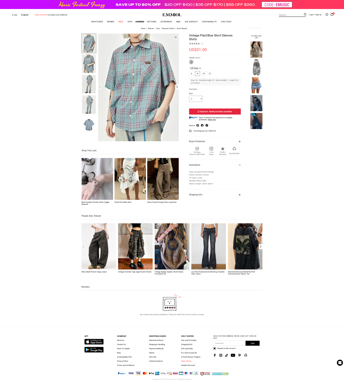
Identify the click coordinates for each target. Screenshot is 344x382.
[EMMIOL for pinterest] (239, 355)
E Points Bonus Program (190, 357)
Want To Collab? (123, 349)
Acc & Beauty (191, 22)
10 (204, 73)
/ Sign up (317, 15)
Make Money (186, 361)
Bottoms (151, 22)
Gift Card (152, 357)
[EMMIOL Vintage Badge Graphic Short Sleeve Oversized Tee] (172, 246)
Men (178, 22)
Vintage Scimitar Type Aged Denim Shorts (134, 272)
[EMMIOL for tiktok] (226, 355)
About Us (120, 340)
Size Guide (193, 89)
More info (212, 120)
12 (210, 73)
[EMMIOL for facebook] (214, 355)
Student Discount (188, 365)
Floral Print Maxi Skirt (122, 202)
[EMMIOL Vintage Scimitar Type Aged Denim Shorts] (135, 246)
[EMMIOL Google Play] (94, 352)
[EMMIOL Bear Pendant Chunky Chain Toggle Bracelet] (97, 179)
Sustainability (209, 22)
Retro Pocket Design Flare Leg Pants (162, 202)
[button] (260, 246)
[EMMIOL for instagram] (220, 355)
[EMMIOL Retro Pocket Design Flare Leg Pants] (163, 179)
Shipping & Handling (157, 344)
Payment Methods (156, 349)
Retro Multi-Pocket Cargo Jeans (94, 272)
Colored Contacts (156, 361)
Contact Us (121, 344)
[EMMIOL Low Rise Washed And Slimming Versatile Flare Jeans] (208, 246)
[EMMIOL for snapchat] (246, 355)
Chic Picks (226, 22)
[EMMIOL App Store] (94, 344)
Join (252, 343)
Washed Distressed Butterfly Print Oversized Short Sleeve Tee (241, 273)
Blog (119, 353)
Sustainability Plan (124, 357)
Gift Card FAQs (187, 349)
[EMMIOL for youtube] (233, 355)
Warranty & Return (156, 340)
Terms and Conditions (125, 365)
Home (143, 28)
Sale (121, 22)
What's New (97, 22)
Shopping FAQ (186, 344)
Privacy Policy (122, 361)
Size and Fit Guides (188, 340)
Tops (129, 22)
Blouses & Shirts (168, 28)
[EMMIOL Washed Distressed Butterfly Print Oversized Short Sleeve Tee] (245, 246)
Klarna (151, 353)
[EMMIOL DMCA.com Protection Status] (220, 375)
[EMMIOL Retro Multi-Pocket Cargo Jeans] (99, 246)
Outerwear (166, 22)
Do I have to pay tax (189, 353)
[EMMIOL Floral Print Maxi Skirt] (130, 179)
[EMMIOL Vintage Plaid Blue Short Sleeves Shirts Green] (191, 63)
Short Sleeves (182, 28)
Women (110, 22)
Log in (311, 15)
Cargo (139, 21)
